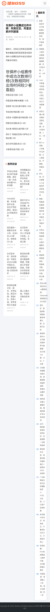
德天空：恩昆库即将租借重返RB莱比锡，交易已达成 (42, 317)
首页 (16, 12)
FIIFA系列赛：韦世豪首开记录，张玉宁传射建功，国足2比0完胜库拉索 (12, 207)
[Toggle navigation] (45, 3)
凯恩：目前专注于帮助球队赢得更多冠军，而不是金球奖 (41, 33)
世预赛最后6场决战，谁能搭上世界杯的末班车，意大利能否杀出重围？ (25, 178)
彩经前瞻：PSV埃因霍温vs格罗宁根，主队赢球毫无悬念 (42, 558)
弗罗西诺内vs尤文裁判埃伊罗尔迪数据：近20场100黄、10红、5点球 (42, 348)
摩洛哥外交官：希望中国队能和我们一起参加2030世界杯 (42, 461)
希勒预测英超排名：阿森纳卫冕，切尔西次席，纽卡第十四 (41, 267)
